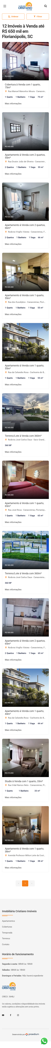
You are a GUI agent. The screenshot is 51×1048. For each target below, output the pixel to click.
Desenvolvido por (18, 1034)
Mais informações (13, 103)
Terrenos (6, 938)
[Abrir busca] (45, 6)
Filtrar (39, 16)
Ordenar (14, 16)
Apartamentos (8, 921)
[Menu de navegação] (5, 6)
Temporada (7, 932)
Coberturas (7, 927)
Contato (5, 944)
